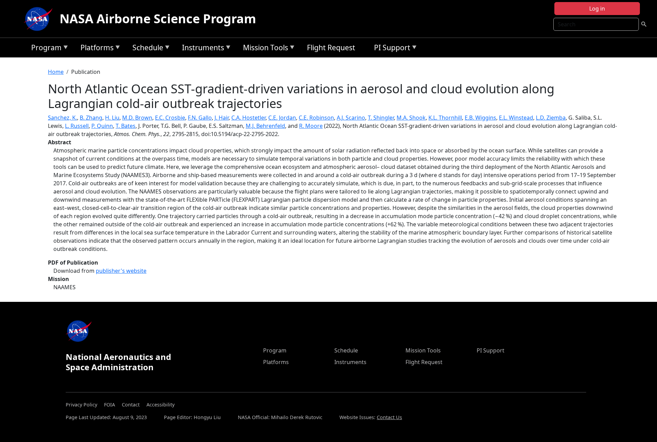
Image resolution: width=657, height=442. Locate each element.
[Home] (40, 19)
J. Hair (222, 117)
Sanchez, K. (62, 117)
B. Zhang (91, 117)
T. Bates (126, 126)
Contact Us (389, 417)
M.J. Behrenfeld (265, 126)
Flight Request (331, 47)
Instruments (201, 49)
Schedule (146, 49)
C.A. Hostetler (248, 117)
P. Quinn (102, 126)
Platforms (95, 49)
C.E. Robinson (316, 117)
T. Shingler (381, 117)
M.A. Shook (411, 117)
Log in (597, 8)
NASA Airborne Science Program (158, 18)
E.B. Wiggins (480, 117)
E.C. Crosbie (170, 117)
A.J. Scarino (351, 117)
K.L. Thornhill (445, 117)
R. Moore (311, 126)
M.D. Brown (137, 117)
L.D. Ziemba (551, 117)
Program (45, 49)
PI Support (390, 49)
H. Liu (112, 117)
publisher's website (121, 270)
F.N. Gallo (200, 117)
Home (56, 72)
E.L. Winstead (516, 117)
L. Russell (77, 126)
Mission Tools (264, 49)
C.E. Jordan (282, 117)
